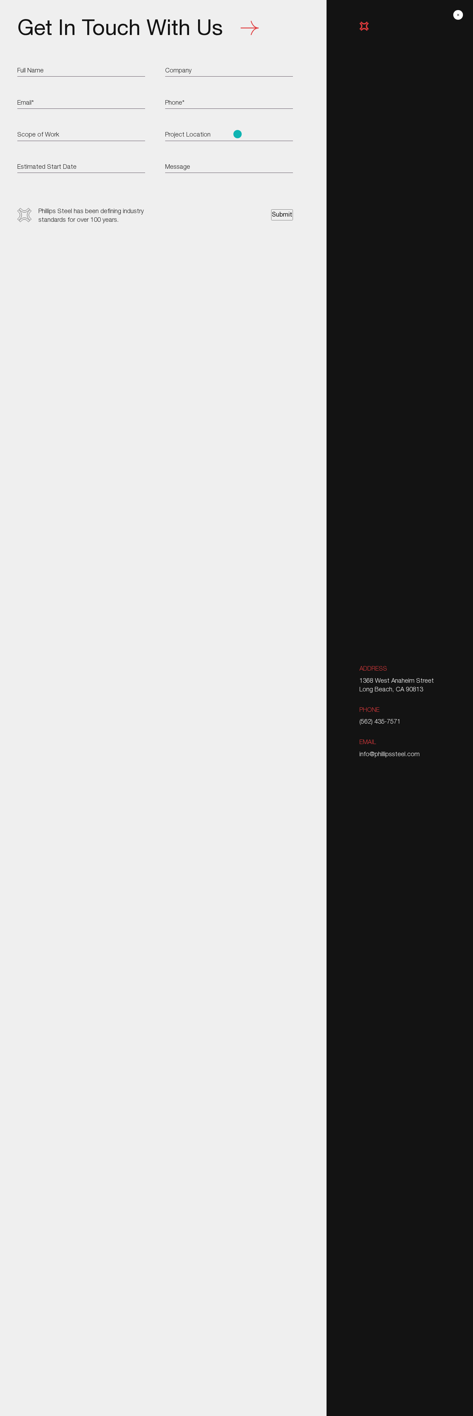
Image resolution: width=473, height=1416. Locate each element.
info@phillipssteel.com (389, 753)
